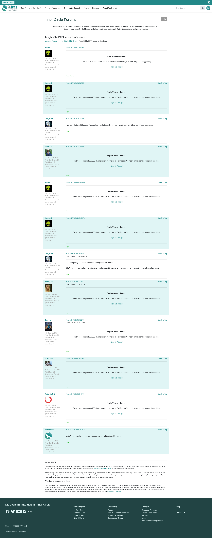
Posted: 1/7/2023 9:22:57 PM (75, 147)
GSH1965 (49, 358)
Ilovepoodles (50, 430)
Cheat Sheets (79, 515)
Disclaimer (22, 531)
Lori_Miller (49, 119)
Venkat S (48, 47)
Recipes (95, 8)
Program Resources (52, 8)
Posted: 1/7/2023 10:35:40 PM (75, 182)
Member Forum (51, 41)
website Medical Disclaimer (102, 468)
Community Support (72, 8)
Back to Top (162, 83)
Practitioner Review (115, 515)
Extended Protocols (149, 510)
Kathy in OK (50, 394)
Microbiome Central (149, 513)
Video (144, 518)
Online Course (79, 513)
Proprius (48, 147)
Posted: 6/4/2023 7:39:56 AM (75, 358)
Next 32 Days (79, 518)
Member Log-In (8, 2)
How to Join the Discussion (118, 513)
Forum (86, 8)
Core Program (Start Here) (30, 8)
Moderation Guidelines (114, 491)
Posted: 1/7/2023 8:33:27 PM (75, 83)
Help (164, 19)
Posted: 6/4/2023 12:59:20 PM (75, 430)
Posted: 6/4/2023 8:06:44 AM (75, 394)
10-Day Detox (79, 510)
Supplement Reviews (116, 518)
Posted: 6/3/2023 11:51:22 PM (75, 282)
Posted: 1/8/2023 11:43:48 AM (75, 254)
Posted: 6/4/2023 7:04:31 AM (75, 320)
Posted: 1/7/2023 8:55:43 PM (75, 119)
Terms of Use (10, 531)
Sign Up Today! (117, 67)
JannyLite (49, 282)
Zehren (48, 320)
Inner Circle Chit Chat (68, 41)
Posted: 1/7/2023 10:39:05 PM (75, 218)
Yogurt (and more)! (110, 8)
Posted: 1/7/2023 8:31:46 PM (75, 47)
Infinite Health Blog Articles (152, 521)
